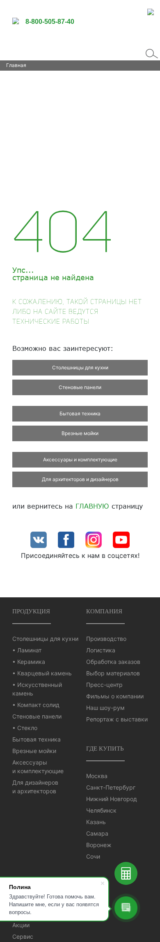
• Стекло (24, 727)
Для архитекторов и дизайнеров (80, 479)
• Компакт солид (35, 704)
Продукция (31, 611)
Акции (21, 924)
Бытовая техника (80, 413)
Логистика (100, 650)
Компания (104, 611)
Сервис (22, 936)
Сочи (93, 856)
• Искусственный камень (37, 689)
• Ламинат (26, 650)
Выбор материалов (113, 673)
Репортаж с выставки (117, 719)
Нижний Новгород (111, 798)
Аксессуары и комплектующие (80, 459)
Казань (96, 821)
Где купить (105, 748)
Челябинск (101, 810)
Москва (96, 775)
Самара (97, 833)
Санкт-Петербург (110, 787)
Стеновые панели (80, 387)
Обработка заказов (113, 661)
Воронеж (99, 844)
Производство (106, 638)
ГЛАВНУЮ (92, 506)
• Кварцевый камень (42, 673)
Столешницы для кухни (80, 367)
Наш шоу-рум (105, 707)
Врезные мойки (80, 433)
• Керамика (28, 661)
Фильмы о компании (115, 696)
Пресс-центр (104, 684)
